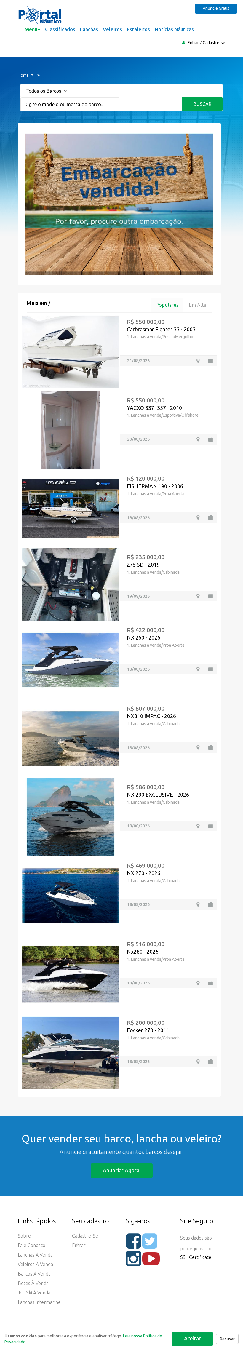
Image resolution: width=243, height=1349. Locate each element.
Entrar (193, 42)
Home (23, 75)
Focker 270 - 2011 (148, 1030)
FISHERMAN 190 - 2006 (155, 486)
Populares (167, 305)
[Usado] (211, 361)
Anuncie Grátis (216, 8)
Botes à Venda (33, 1283)
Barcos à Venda (34, 1273)
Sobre (24, 1235)
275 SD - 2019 (143, 565)
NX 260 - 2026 (143, 637)
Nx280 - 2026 (143, 952)
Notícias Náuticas (174, 29)
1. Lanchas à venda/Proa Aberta (155, 493)
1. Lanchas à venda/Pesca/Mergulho (160, 336)
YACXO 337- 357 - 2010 (154, 408)
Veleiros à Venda (35, 1264)
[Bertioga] (198, 596)
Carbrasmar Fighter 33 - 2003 (161, 329)
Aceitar (192, 1338)
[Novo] (211, 669)
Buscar (203, 104)
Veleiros (112, 29)
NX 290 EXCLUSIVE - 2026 (158, 794)
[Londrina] (198, 517)
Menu (31, 29)
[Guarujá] (198, 1061)
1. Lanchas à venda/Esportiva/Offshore (163, 415)
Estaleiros (138, 29)
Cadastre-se (214, 42)
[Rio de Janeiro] (198, 439)
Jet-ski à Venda (34, 1292)
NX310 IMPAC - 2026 (151, 716)
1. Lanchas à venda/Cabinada (153, 572)
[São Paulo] (198, 361)
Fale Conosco (31, 1245)
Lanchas (89, 29)
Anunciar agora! (121, 1170)
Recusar (227, 1339)
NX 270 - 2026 (143, 873)
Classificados (60, 29)
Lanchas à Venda (35, 1254)
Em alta (197, 305)
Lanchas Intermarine (39, 1302)
